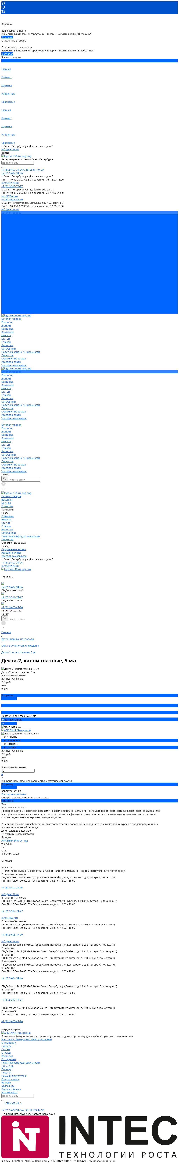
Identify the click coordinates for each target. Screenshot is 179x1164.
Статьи (5, 232)
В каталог (7, 37)
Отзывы (6, 236)
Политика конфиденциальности (20, 245)
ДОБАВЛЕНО (9, 698)
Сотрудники (8, 242)
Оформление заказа (13, 305)
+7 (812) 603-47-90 (12, 607)
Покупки (6, 1072)
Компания (7, 279)
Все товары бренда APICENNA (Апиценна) (26, 1039)
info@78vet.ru (9, 917)
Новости (6, 229)
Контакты (7, 275)
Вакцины (6, 269)
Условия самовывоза (14, 259)
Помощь (6, 1069)
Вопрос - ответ (10, 1079)
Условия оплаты (11, 255)
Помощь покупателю (14, 1075)
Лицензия (7, 249)
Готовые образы (11, 1089)
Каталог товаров (11, 265)
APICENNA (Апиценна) (14, 840)
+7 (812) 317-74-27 (12, 597)
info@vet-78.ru (10, 149)
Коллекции (8, 1085)
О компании (8, 1042)
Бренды (6, 272)
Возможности (9, 1092)
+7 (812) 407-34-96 (12, 562)
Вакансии (7, 239)
